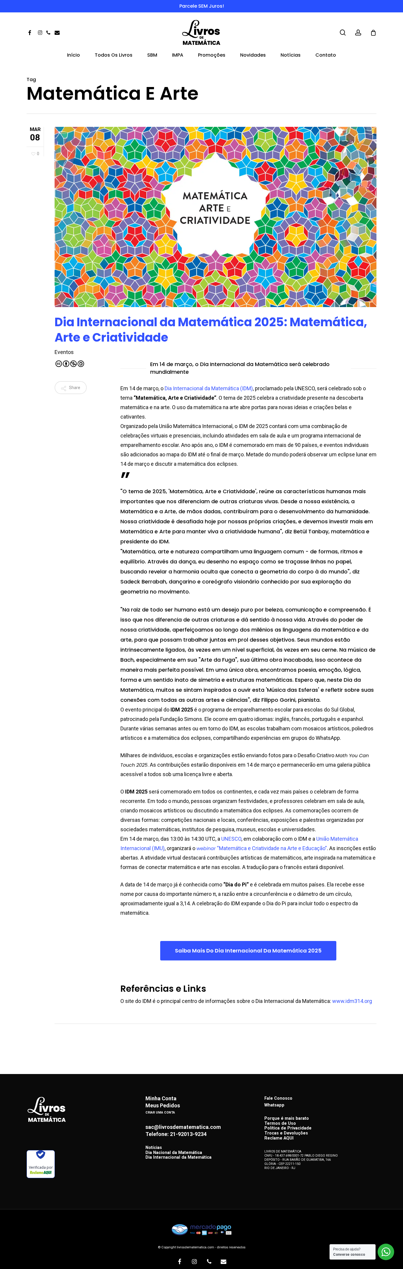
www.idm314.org (352, 1001)
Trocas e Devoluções (286, 1133)
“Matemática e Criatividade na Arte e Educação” (261, 848)
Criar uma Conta (160, 1112)
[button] (248, 950)
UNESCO (231, 839)
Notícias (153, 1148)
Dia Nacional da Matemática (173, 1153)
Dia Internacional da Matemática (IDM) (208, 388)
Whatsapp (274, 1105)
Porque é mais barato (286, 1118)
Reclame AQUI (279, 1138)
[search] (342, 32)
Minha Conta (160, 1098)
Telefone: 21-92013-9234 (176, 1134)
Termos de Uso (280, 1123)
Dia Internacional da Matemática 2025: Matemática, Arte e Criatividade (211, 330)
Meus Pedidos (162, 1105)
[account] (358, 32)
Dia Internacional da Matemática (178, 1157)
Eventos (64, 352)
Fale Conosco (278, 1098)
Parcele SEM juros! (201, 6)
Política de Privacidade (288, 1128)
